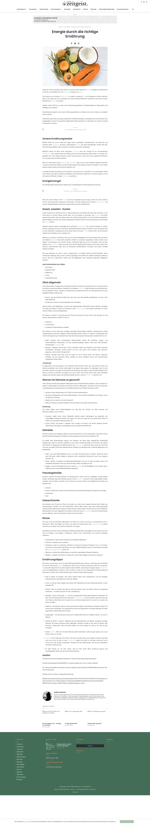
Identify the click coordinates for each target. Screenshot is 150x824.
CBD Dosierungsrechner (106, 9)
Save (75, 43)
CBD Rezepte (77, 9)
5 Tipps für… (20, 744)
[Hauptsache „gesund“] (98, 716)
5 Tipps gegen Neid (71, 723)
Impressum (93, 789)
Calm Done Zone (123, 9)
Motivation (19, 779)
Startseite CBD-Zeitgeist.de (61, 789)
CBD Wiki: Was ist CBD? (52, 758)
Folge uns (90, 745)
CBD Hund (93, 9)
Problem (97, 215)
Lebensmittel (82, 226)
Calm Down (67, 27)
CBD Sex (85, 9)
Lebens (60, 565)
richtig (64, 200)
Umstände (76, 151)
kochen (52, 632)
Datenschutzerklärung (83, 789)
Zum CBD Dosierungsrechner (54, 767)
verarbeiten (72, 162)
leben (81, 92)
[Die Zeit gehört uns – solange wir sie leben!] (52, 716)
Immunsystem (80, 308)
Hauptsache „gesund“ (95, 723)
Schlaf (78, 145)
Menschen (67, 92)
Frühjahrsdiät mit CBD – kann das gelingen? (64, 745)
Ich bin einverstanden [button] (127, 821)
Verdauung (89, 375)
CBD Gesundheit (56, 9)
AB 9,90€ (81, 18)
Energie (88, 90)
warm (66, 96)
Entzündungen (96, 524)
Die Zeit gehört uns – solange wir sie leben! (51, 724)
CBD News (20, 762)
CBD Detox (20, 754)
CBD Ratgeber (43, 9)
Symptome (56, 145)
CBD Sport (67, 9)
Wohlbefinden (46, 153)
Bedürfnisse (104, 568)
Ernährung (66, 176)
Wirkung (46, 222)
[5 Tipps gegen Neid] (75, 716)
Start (61, 27)
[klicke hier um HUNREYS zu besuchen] (75, 194)
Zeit (66, 595)
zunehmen (54, 244)
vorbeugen (57, 345)
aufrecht (53, 101)
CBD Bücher (20, 751)
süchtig (85, 231)
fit (43, 568)
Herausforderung (79, 598)
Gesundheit (87, 511)
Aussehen (80, 479)
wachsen (81, 288)
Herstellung (79, 445)
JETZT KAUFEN (83, 21)
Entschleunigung (21, 777)
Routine (47, 638)
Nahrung (63, 162)
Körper (62, 96)
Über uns (72, 789)
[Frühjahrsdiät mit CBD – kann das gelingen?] (50, 746)
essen (55, 240)
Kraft (83, 96)
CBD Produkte (21, 9)
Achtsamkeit (20, 746)
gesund (79, 466)
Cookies (26, 821)
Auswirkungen (100, 202)
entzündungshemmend (55, 549)
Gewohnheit (71, 640)
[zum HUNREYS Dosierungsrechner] (75, 133)
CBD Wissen (32, 9)
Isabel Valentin (60, 692)
